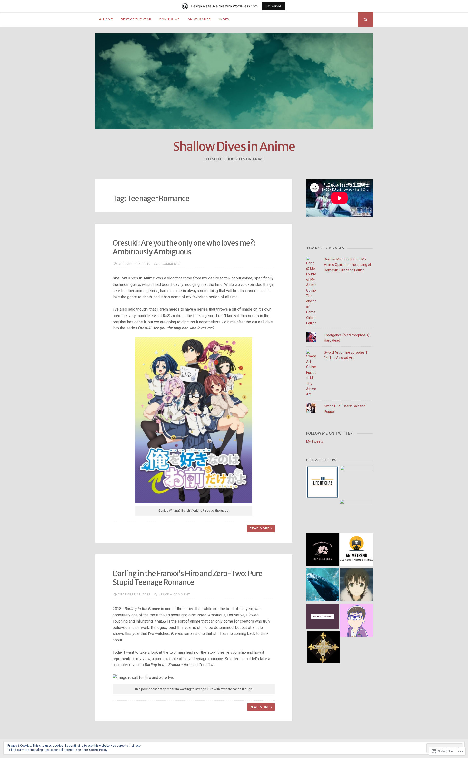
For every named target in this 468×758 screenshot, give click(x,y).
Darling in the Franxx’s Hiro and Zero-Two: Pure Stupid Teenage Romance (188, 578)
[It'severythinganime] (322, 550)
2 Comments (170, 264)
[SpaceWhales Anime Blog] (322, 585)
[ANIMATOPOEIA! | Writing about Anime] (322, 617)
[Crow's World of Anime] (356, 482)
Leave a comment (174, 594)
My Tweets (314, 441)
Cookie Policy (98, 750)
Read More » (261, 528)
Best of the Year (136, 19)
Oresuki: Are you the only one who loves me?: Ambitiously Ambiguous (184, 247)
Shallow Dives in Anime (234, 146)
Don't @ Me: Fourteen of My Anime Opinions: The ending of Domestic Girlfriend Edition (347, 264)
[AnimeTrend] (356, 550)
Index (224, 19)
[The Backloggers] (356, 585)
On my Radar (199, 19)
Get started (273, 6)
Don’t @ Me (169, 19)
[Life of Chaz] (322, 483)
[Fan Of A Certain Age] (356, 621)
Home (108, 19)
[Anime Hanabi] (356, 515)
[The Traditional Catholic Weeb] (323, 647)
